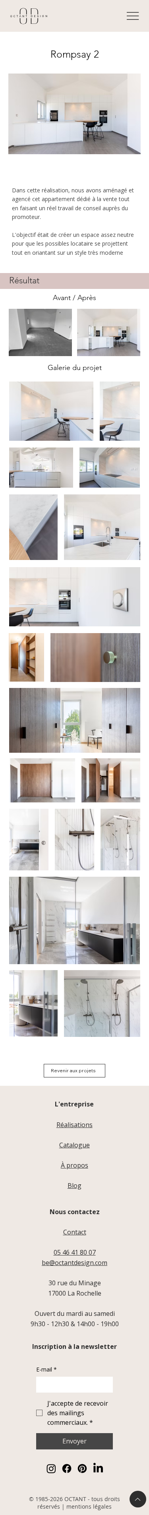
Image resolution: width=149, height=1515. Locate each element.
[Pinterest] (82, 1468)
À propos (74, 1165)
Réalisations (74, 1124)
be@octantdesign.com (74, 1262)
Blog (74, 1185)
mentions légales (89, 1506)
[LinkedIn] (98, 1468)
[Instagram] (51, 1468)
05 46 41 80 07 (75, 1252)
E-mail (46, 1369)
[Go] (138, 1499)
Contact (74, 1232)
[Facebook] (67, 1468)
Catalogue (74, 1145)
